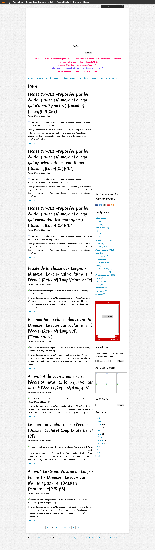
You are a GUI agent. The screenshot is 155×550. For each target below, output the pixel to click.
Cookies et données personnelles (102, 538)
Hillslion (39, 538)
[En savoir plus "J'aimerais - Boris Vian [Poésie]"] (100, 377)
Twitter (100, 205)
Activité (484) (101, 247)
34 (69, 527)
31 (56, 527)
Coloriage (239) (101, 256)
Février (100, 440)
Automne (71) (100, 294)
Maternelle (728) (102, 228)
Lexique (65, 78)
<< (43, 527)
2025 (97, 447)
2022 (97, 456)
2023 (97, 453)
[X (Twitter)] (93, 6)
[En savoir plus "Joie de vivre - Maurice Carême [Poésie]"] (122, 377)
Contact (115, 78)
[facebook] (89, 6)
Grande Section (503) (103, 240)
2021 (97, 459)
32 (60, 527)
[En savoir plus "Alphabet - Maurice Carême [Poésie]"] (111, 388)
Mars (100, 437)
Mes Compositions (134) (105, 275)
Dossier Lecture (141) (103, 269)
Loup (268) (99, 253)
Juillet (100, 424)
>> (78, 527)
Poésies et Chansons (88, 78)
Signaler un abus (79, 538)
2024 (97, 450)
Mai (99, 431)
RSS (112, 205)
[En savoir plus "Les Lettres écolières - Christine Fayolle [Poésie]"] (122, 388)
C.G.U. (88, 538)
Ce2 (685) (99, 231)
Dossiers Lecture (52, 78)
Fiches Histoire (104, 78)
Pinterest (108, 205)
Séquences (74, 78)
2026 (97, 418)
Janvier (100, 443)
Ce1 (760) (99, 225)
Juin (99, 428)
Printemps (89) (101, 291)
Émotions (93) (101, 288)
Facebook (96, 205)
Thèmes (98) (100, 281)
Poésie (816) (100, 221)
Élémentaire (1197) (102, 218)
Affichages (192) (102, 262)
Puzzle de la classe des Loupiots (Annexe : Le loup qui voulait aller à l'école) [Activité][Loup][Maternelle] (60, 274)
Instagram (104, 205)
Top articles (61, 538)
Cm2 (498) (99, 244)
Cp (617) (98, 234)
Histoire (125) (100, 278)
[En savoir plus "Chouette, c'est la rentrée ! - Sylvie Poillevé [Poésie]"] (111, 377)
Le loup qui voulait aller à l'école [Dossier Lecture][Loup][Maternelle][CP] (60, 430)
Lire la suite (33, 143)
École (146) (99, 266)
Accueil (31, 78)
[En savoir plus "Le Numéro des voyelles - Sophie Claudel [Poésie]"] (100, 388)
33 (65, 527)
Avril (99, 434)
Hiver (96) (99, 285)
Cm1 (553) (99, 237)
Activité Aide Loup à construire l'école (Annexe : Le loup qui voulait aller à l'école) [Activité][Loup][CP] (60, 382)
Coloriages (40, 78)
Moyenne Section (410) (104, 250)
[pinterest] (96, 6)
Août (99, 421)
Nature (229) (100, 259)
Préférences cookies (120, 538)
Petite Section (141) (103, 272)
